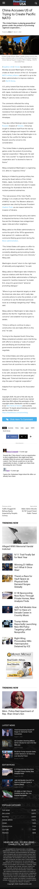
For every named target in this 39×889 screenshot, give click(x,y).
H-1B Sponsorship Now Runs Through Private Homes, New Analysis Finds (24, 597)
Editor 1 (10, 32)
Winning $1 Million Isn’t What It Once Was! (23, 567)
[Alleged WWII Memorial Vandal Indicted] (19, 535)
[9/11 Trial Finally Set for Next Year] (7, 557)
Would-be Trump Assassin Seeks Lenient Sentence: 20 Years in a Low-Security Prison (25, 754)
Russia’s (5, 126)
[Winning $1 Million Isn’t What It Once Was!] (7, 567)
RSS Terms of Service (14, 406)
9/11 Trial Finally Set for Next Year (24, 556)
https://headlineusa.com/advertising (15, 412)
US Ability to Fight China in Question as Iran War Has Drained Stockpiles (23, 793)
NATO (32, 428)
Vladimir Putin (7, 207)
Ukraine (21, 126)
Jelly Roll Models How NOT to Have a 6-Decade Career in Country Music (25, 611)
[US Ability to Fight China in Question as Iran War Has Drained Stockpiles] (7, 793)
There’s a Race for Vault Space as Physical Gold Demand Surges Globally (23, 581)
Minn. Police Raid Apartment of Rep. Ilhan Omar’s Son (18, 712)
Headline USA (8, 67)
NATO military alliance (10, 75)
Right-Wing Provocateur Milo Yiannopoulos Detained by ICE (22, 642)
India (22, 428)
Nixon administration (10, 241)
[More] (30, 436)
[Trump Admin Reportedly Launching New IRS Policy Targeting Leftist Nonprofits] (7, 623)
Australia (10, 428)
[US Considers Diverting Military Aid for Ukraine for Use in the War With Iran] (7, 743)
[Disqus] (19, 475)
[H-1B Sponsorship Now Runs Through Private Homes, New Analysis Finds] (7, 595)
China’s (17, 67)
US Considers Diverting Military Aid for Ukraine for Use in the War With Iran (25, 743)
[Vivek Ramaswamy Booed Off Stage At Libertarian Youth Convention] (7, 732)
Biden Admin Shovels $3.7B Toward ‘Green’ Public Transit (29, 511)
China (17, 428)
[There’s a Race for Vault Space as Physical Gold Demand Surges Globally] (7, 578)
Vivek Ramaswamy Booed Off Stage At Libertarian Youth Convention (24, 732)
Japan (27, 428)
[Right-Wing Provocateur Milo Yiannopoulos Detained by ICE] (7, 640)
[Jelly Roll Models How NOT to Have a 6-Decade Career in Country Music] (7, 609)
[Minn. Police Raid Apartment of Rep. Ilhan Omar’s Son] (19, 699)
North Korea (10, 81)
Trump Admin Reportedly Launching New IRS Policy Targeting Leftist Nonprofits (25, 627)
